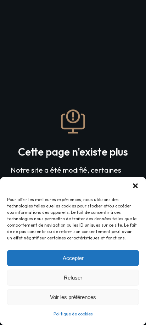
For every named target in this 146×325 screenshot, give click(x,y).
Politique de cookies (73, 313)
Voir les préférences (73, 297)
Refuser (73, 278)
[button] (135, 185)
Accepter (73, 258)
